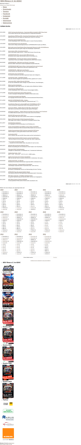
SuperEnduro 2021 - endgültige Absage (17, 77)
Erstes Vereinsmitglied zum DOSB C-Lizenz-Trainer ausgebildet (23, 126)
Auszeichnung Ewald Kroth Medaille (17, 96)
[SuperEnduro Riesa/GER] (8, 361)
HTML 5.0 (8, 444)
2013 (16, 234)
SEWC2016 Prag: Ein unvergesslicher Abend (19, 171)
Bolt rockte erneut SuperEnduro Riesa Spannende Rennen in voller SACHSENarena (28, 47)
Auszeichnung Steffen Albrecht (15, 88)
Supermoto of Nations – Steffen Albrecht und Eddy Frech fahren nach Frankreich (27, 111)
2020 (58, 189)
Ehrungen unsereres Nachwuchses (16, 39)
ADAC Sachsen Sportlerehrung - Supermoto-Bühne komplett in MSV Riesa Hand (27, 32)
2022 (30, 189)
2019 (1, 212)
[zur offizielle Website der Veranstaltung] (8, 380)
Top (11, 444)
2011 (44, 234)
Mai (46, 225)
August (4, 242)
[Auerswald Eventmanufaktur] (8, 425)
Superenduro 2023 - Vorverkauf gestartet (18, 51)
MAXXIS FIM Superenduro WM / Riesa (17, 115)
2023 (16, 189)
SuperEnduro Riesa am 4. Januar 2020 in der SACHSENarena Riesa (24, 104)
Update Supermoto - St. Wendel (15, 160)
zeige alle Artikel (46, 260)
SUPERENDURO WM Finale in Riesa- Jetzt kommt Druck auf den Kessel (25, 66)
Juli (46, 222)
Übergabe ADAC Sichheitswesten (16, 149)
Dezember (33, 236)
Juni (60, 223)
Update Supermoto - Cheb (14, 153)
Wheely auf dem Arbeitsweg (15, 85)
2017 (30, 212)
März (32, 206)
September (47, 196)
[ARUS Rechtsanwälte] (8, 420)
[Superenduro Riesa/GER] (8, 343)
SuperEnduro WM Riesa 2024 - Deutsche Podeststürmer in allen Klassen (25, 36)
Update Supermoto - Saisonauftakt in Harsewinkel (20, 164)
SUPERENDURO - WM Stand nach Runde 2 (18, 70)
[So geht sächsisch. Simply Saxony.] (8, 412)
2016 (44, 212)
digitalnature (11, 443)
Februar (18, 207)
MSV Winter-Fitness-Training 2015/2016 (17, 179)
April (46, 226)
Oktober (61, 195)
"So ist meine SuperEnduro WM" (16, 141)
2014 (1, 234)
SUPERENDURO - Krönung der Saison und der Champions (22, 58)
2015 (58, 212)
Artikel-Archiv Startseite (36, 260)
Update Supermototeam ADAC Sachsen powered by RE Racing (23, 130)
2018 (16, 212)
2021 (44, 189)
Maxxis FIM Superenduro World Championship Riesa (21, 119)
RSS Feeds (2, 444)
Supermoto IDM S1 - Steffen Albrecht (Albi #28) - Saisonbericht (23, 107)
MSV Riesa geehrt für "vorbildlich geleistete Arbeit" (20, 175)
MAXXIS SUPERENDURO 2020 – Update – (18, 100)
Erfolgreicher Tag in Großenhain (16, 73)
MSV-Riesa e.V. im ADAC (11, 1)
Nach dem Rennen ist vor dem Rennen (17, 43)
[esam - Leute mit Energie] (8, 433)
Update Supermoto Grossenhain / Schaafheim (19, 156)
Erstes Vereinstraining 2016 (14, 168)
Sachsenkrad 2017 (12, 134)
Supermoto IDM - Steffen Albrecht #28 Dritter (18, 81)
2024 (1, 189)
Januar (4, 209)
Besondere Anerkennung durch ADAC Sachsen (19, 92)
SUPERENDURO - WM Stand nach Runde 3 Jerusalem (21, 62)
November (33, 193)
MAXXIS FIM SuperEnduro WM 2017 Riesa (18, 145)
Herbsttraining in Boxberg (14, 122)
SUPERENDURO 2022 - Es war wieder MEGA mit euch (21, 54)
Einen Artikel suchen (28, 257)
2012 (30, 234)
